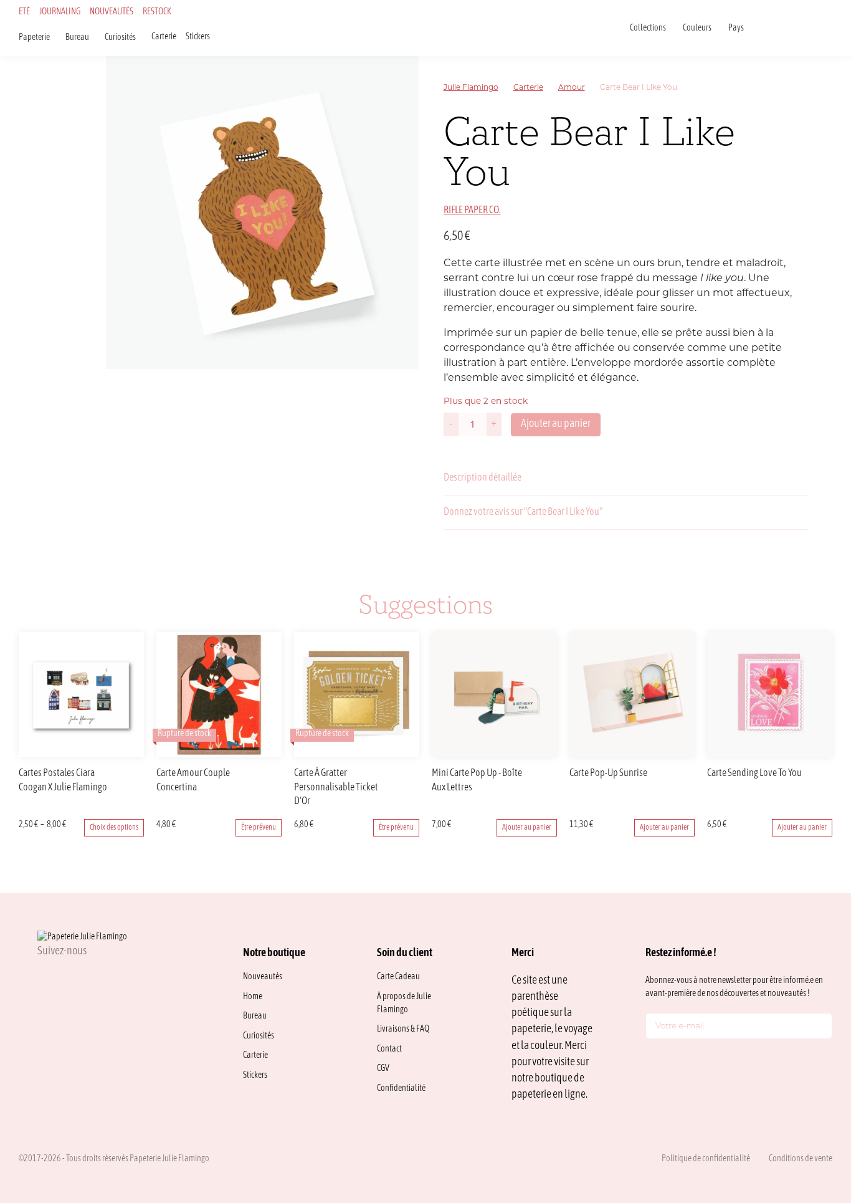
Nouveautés (111, 12)
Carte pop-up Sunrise (608, 774)
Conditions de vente (800, 1159)
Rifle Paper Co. (472, 211)
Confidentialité (401, 1088)
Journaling (59, 12)
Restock (157, 12)
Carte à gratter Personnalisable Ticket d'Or (336, 788)
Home (252, 997)
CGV (383, 1068)
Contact (389, 1049)
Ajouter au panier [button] (526, 828)
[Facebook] (72, 978)
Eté (24, 12)
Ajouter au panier (556, 424)
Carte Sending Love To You (754, 774)
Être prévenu (258, 828)
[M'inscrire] (819, 1028)
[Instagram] (42, 978)
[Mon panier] (828, 27)
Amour (571, 88)
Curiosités (120, 37)
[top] (813, 1109)
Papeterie (34, 37)
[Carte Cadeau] (780, 27)
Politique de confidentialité (706, 1159)
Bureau (77, 37)
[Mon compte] (812, 27)
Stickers (198, 37)
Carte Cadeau (398, 977)
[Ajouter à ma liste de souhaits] (799, 237)
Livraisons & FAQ (403, 1029)
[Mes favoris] (796, 27)
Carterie (163, 37)
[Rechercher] (764, 27)
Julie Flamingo (471, 88)
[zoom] (262, 212)
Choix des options (114, 828)
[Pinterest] (102, 978)
